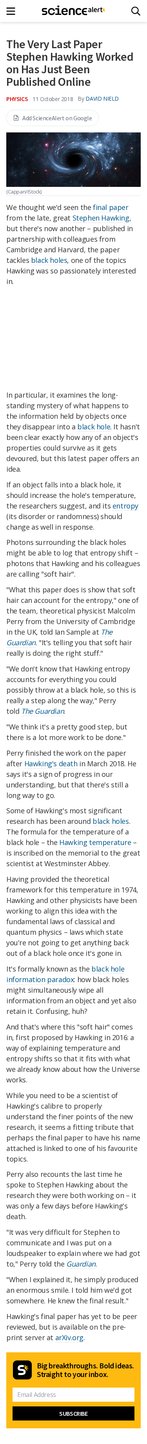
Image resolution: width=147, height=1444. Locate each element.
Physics (17, 99)
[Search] (136, 11)
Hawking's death (51, 763)
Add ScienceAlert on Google (57, 118)
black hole (93, 426)
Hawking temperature (95, 842)
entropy (125, 505)
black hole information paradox (65, 974)
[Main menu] (13, 11)
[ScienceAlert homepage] (73, 11)
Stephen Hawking (101, 218)
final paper (111, 207)
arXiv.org (69, 1337)
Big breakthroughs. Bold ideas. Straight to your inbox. (85, 1370)
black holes (49, 260)
